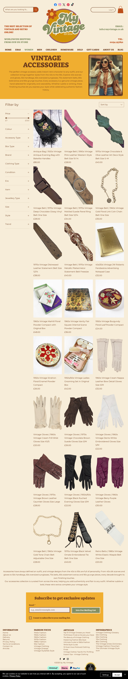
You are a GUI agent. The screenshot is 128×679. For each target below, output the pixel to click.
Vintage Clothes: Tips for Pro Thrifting (79, 652)
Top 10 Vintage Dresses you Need (77, 633)
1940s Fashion (40, 633)
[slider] (6, 118)
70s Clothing (101, 639)
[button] (121, 9)
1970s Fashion (40, 639)
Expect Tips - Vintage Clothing (76, 654)
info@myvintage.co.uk (111, 29)
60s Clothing (101, 637)
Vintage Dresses (41, 648)
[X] (64, 5)
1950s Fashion (40, 635)
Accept (117, 674)
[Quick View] (47, 129)
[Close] (125, 674)
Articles (6, 648)
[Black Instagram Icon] (67, 659)
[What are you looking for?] (35, 9)
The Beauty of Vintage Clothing (76, 637)
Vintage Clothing (41, 646)
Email (32, 605)
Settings (105, 674)
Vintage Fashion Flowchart (108, 646)
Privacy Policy (15, 676)
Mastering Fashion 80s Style (75, 640)
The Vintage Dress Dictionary (109, 644)
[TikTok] (72, 5)
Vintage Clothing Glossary (107, 632)
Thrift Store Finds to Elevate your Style (79, 635)
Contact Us (7, 646)
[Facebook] (55, 5)
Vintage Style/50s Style (44, 651)
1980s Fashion (40, 642)
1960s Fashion (40, 637)
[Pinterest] (68, 5)
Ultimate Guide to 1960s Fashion (77, 642)
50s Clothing (101, 635)
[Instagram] (60, 5)
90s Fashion (39, 644)
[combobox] (111, 104)
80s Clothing (101, 641)
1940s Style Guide (71, 645)
